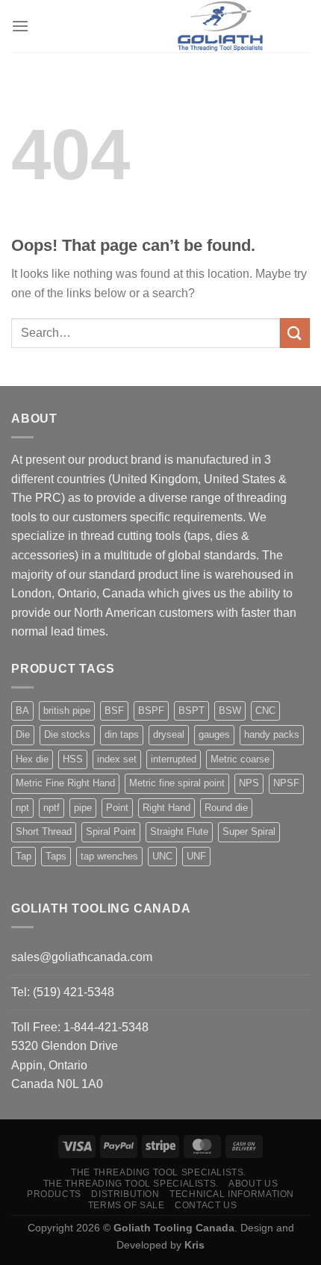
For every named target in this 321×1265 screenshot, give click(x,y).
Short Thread (44, 831)
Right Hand (166, 807)
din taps (122, 734)
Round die (226, 807)
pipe (83, 807)
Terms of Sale (126, 1205)
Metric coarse (240, 759)
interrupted (173, 759)
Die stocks (67, 734)
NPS (249, 783)
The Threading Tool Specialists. (158, 1172)
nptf (51, 807)
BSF (114, 710)
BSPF (151, 710)
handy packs (271, 734)
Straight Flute (179, 831)
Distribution (125, 1194)
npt (22, 807)
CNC (265, 710)
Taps (56, 856)
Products (54, 1194)
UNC (162, 856)
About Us (253, 1183)
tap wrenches (109, 856)
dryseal (168, 734)
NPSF (286, 783)
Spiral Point (111, 831)
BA (22, 710)
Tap (23, 856)
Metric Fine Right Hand (65, 783)
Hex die (32, 759)
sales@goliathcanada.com (81, 957)
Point (117, 807)
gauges (214, 734)
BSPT (191, 710)
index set (117, 759)
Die (23, 734)
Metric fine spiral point (177, 783)
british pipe (66, 710)
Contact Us (206, 1205)
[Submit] (295, 332)
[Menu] (20, 25)
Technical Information (231, 1194)
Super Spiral (248, 831)
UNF (196, 856)
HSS (73, 759)
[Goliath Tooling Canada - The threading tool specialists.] (220, 26)
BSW (230, 710)
